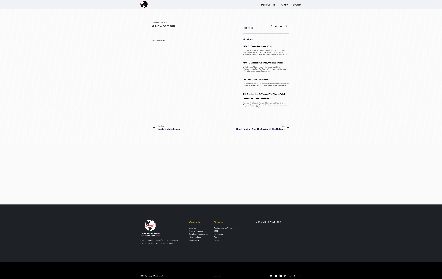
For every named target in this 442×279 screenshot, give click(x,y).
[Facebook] (276, 276)
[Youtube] (281, 276)
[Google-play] (295, 276)
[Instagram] (285, 276)
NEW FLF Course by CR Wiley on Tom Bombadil (263, 63)
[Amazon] (299, 276)
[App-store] (290, 276)
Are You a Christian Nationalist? (256, 79)
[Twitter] (271, 276)
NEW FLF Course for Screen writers (258, 46)
